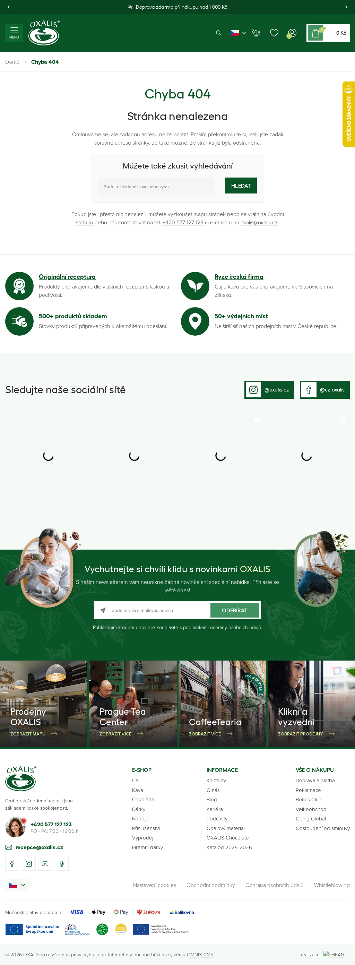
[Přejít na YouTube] (45, 864)
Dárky (138, 809)
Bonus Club (309, 799)
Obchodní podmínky (211, 885)
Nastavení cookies (154, 885)
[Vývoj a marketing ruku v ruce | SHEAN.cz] (336, 954)
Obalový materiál (226, 828)
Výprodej (142, 837)
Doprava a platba (315, 780)
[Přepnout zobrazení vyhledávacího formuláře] (219, 33)
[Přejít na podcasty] (62, 864)
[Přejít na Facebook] (12, 864)
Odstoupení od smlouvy (323, 828)
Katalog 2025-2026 (229, 847)
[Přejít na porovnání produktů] (256, 33)
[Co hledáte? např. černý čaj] (156, 187)
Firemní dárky (147, 847)
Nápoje (140, 818)
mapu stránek (209, 214)
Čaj (135, 780)
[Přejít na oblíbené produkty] (274, 33)
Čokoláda (143, 799)
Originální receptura (67, 276)
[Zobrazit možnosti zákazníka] (292, 33)
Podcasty (217, 818)
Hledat (241, 185)
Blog (212, 799)
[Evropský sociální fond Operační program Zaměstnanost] (160, 929)
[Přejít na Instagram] (29, 864)
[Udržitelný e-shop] (102, 929)
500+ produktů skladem (73, 316)
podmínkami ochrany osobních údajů (222, 627)
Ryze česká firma (239, 276)
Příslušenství (146, 828)
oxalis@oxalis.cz (259, 222)
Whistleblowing (332, 885)
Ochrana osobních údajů (274, 885)
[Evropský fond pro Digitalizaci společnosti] (47, 929)
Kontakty (216, 780)
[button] (8, 6)
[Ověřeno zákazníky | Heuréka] (121, 929)
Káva (137, 790)
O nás (213, 790)
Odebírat (235, 610)
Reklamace (308, 790)
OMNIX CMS (200, 954)
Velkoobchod (311, 809)
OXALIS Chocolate (228, 837)
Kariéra (215, 809)
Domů (12, 62)
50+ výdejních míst (241, 316)
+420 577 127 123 (183, 222)
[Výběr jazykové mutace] (238, 33)
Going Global (311, 818)
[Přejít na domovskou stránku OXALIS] (44, 32)
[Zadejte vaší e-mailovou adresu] (177, 610)
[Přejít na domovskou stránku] (20, 778)
